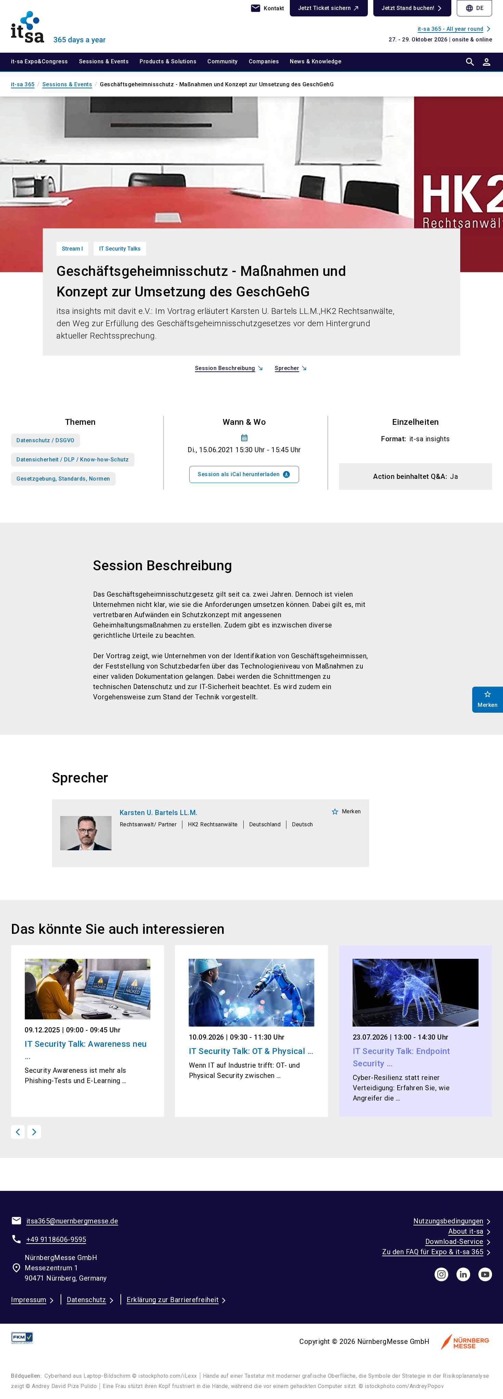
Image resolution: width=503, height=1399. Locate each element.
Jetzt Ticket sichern (324, 8)
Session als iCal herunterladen (244, 474)
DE (474, 8)
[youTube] (485, 1274)
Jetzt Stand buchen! (408, 8)
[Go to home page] (67, 26)
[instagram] (441, 1274)
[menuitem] (45, 62)
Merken (346, 811)
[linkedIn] (463, 1274)
